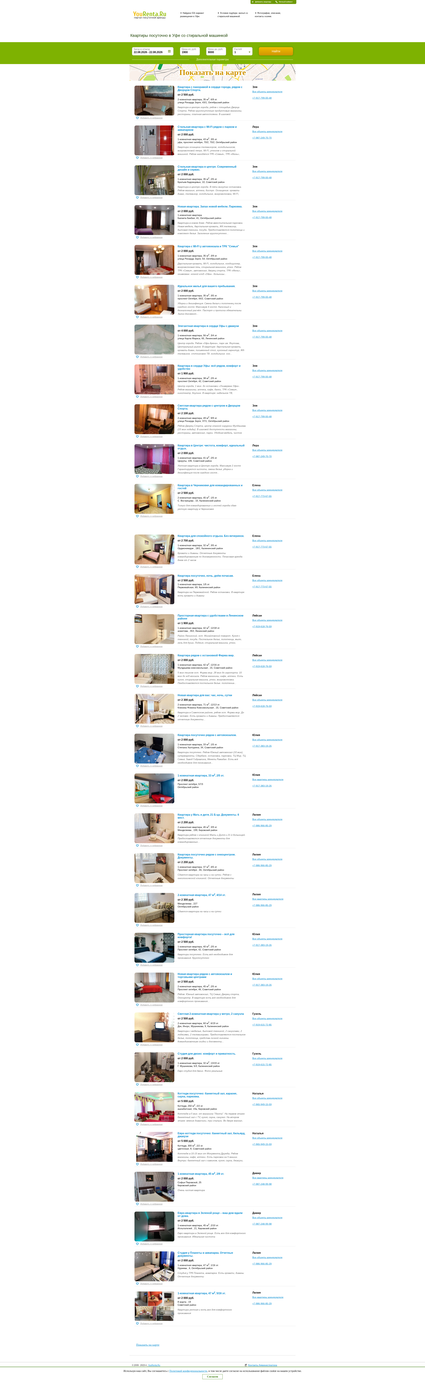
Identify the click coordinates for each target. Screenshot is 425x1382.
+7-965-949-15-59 (262, 1104)
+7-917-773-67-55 (262, 496)
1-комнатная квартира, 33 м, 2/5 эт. (201, 775)
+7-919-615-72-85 (262, 1024)
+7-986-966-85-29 (262, 825)
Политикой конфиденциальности (188, 1371)
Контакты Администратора (262, 1365)
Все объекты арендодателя (267, 91)
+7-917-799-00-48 (262, 98)
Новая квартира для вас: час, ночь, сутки (205, 695)
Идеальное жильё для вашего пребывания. (206, 286)
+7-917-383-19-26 (262, 746)
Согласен (212, 1376)
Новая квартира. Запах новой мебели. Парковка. (210, 206)
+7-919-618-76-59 (262, 626)
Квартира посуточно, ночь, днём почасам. (206, 575)
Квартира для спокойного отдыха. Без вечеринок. (211, 536)
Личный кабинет (286, 2)
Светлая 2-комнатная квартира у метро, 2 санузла (211, 1013)
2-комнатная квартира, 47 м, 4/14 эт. (202, 895)
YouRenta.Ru (154, 1365)
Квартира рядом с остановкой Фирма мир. (206, 655)
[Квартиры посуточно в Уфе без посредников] (155, 17)
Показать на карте (147, 1344)
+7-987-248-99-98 (262, 1184)
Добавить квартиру (263, 2)
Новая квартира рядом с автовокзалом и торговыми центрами (205, 975)
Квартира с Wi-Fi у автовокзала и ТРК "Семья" (208, 246)
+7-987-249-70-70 (262, 137)
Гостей (238, 49)
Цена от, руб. (189, 49)
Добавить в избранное (151, 118)
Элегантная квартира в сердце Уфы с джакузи (208, 326)
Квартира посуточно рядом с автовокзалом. (207, 735)
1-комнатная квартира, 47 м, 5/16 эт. (202, 1293)
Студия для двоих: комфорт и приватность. (207, 1053)
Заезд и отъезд (142, 49)
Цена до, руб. (215, 49)
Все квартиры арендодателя (267, 779)
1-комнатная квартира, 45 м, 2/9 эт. (201, 1173)
